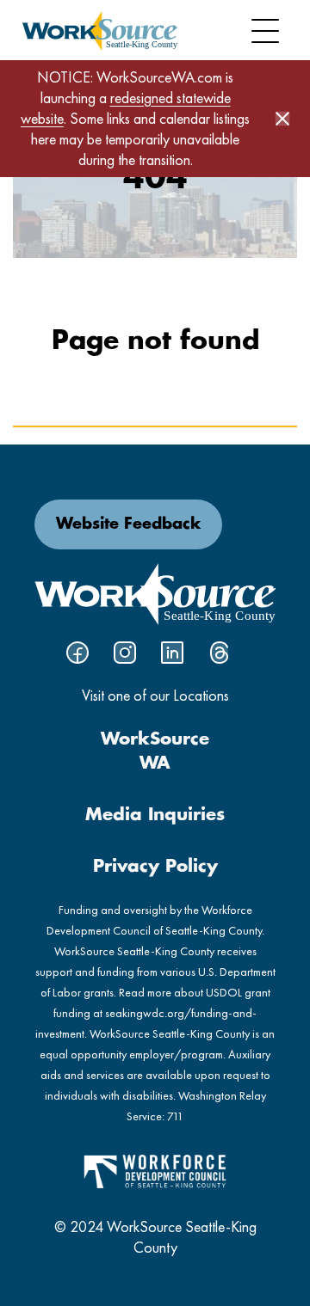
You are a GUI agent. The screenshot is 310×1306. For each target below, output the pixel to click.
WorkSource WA (155, 751)
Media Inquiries (155, 815)
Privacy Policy (155, 866)
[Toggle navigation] (265, 31)
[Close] (282, 118)
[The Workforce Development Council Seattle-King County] (155, 1170)
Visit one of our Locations (155, 695)
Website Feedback (128, 524)
